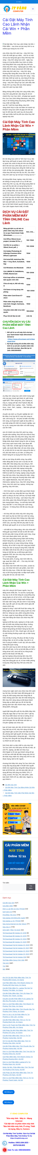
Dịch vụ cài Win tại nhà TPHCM (14, 909)
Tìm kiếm (6, 883)
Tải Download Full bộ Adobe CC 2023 (16, 954)
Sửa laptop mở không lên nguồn (14, 918)
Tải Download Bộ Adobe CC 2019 (14, 936)
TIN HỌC (6, 963)
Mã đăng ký (8, 1092)
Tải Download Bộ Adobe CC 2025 (15, 942)
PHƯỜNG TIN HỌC (9, 915)
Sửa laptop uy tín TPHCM (12, 921)
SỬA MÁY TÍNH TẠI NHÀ (11, 930)
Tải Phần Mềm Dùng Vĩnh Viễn (13, 960)
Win (4, 969)
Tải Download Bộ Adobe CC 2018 (14, 933)
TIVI (4, 966)
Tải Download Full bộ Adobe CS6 (14, 957)
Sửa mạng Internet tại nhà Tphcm (14, 924)
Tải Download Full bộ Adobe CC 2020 (16, 945)
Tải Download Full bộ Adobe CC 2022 (16, 951)
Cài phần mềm (8, 906)
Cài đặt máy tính (11, 785)
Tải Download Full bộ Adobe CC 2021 (16, 948)
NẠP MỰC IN (7, 912)
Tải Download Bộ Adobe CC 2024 (15, 939)
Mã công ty (8, 1102)
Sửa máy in (7, 927)
